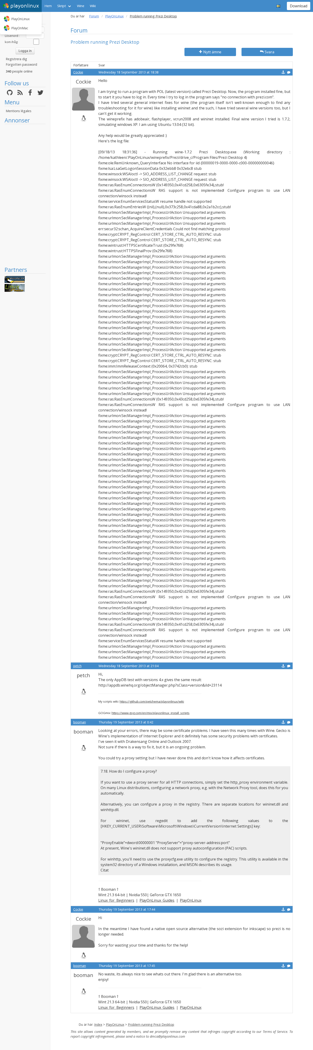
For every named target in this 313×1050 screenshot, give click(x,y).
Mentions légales (18, 111)
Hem (48, 6)
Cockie (78, 72)
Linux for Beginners (116, 900)
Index (98, 1024)
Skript (61, 6)
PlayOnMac (19, 28)
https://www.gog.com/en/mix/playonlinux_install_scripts (150, 713)
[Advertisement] (25, 195)
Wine (80, 6)
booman (79, 722)
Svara (269, 51)
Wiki (93, 6)
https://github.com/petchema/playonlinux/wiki (152, 701)
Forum (94, 16)
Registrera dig (16, 59)
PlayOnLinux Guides (157, 900)
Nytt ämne (212, 51)
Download (298, 5)
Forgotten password (21, 64)
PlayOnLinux (20, 19)
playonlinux (24, 6)
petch (77, 666)
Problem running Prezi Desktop (151, 1024)
